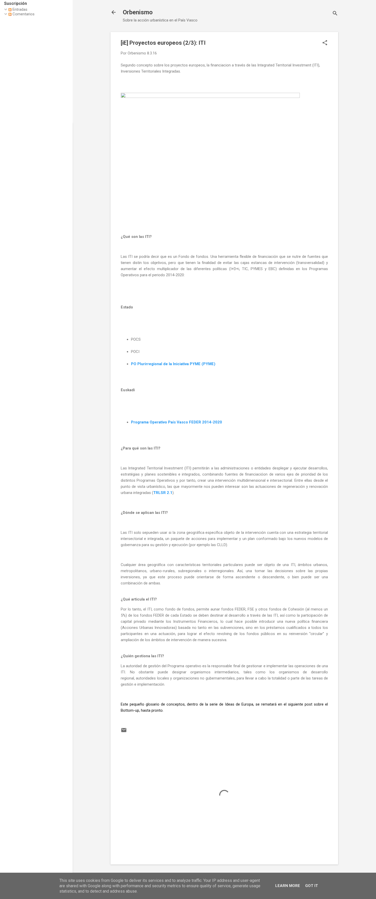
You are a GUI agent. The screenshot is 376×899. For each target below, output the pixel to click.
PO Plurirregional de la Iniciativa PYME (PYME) (173, 364)
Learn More (287, 885)
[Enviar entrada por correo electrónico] (124, 732)
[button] (325, 43)
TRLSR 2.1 (162, 492)
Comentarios (23, 14)
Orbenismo (138, 12)
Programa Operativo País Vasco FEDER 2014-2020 (176, 422)
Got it (311, 885)
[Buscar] (335, 14)
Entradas (19, 9)
